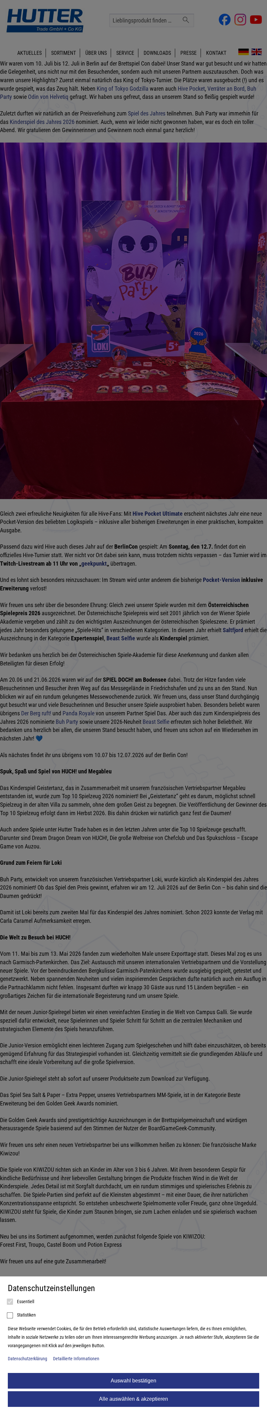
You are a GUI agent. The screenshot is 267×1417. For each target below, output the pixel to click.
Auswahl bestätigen (133, 1380)
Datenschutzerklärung (27, 1359)
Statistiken (26, 1315)
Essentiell (25, 1301)
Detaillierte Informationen (76, 1359)
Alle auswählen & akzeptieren (133, 1399)
